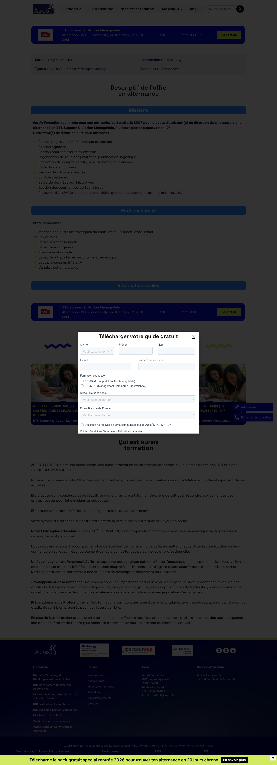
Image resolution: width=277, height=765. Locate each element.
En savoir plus (234, 760)
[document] (138, 382)
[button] (193, 336)
